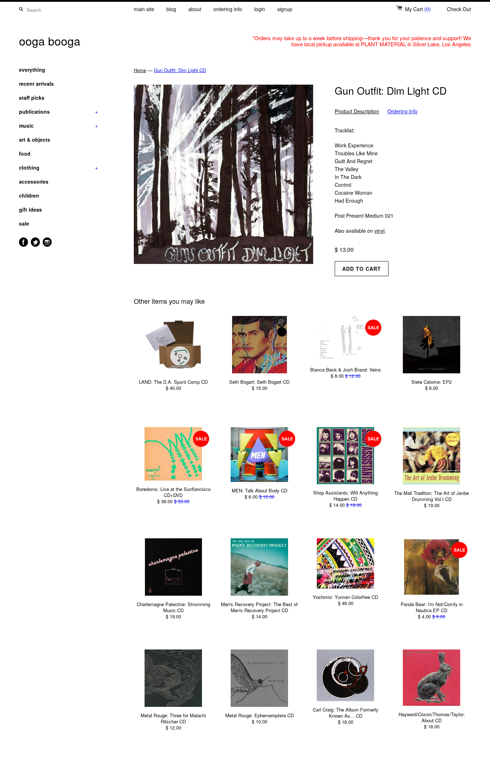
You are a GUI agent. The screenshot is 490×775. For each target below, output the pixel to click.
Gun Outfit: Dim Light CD (180, 70)
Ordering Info (402, 111)
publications (58, 111)
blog (171, 9)
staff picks (31, 97)
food (24, 153)
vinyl (379, 230)
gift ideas (30, 209)
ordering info (227, 9)
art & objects (34, 139)
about (194, 9)
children (29, 195)
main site (144, 9)
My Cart (418, 9)
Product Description (357, 111)
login (259, 9)
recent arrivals (36, 83)
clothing (58, 167)
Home (140, 70)
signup (284, 9)
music (58, 125)
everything (32, 69)
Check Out (459, 9)
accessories (33, 181)
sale (24, 223)
